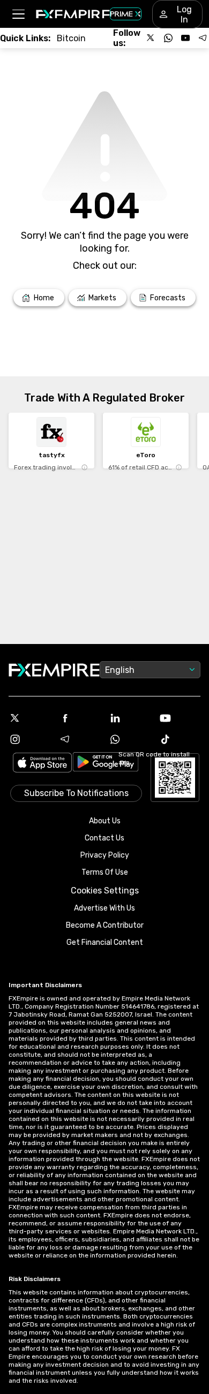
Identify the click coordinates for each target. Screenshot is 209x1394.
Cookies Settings (105, 890)
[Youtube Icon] (180, 717)
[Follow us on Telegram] (202, 38)
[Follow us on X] (151, 38)
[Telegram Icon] (80, 739)
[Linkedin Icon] (130, 717)
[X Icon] (29, 717)
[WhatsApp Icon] (130, 739)
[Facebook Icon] (80, 717)
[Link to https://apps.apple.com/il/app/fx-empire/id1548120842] (42, 763)
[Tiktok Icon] (180, 739)
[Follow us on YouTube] (185, 38)
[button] (17, 14)
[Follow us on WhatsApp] (168, 38)
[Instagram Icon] (29, 739)
